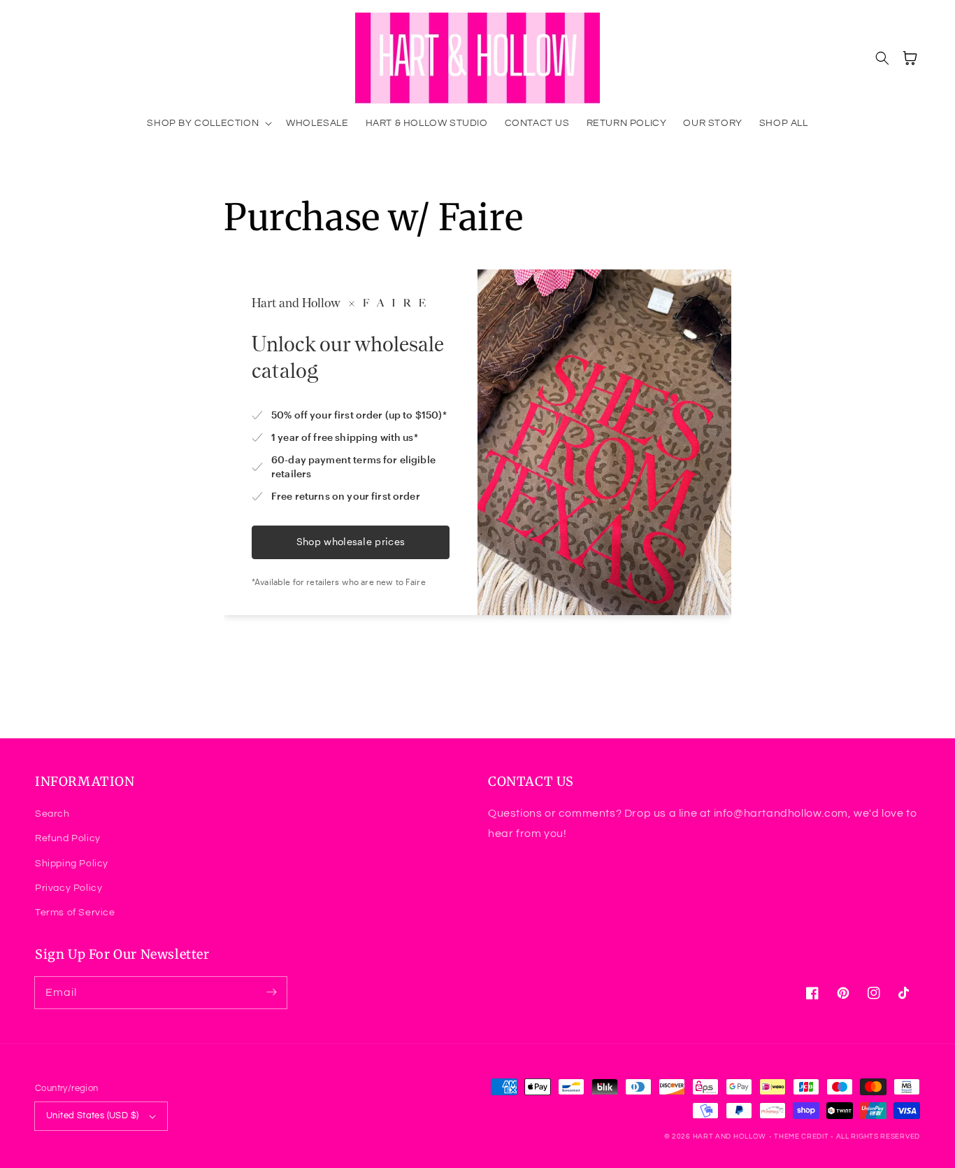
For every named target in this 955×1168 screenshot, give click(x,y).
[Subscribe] (271, 992)
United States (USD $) (92, 1115)
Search (52, 814)
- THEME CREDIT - (802, 1136)
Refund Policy (68, 838)
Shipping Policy (71, 863)
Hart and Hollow (730, 1136)
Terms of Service (75, 912)
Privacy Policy (68, 888)
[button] (208, 123)
